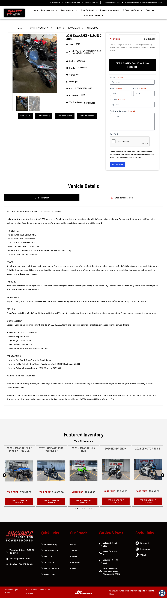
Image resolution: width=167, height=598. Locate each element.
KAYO (73, 568)
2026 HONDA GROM (115, 448)
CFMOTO (74, 556)
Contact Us (49, 562)
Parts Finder (49, 574)
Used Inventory (67, 10)
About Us (48, 556)
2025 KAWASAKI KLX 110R (83, 449)
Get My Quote (117, 164)
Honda (73, 544)
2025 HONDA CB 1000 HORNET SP (51, 449)
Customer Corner (92, 15)
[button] (4, 475)
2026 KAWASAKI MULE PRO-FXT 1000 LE (19, 449)
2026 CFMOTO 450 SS (147, 448)
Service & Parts (132, 10)
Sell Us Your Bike (51, 568)
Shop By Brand (87, 10)
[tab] (132, 65)
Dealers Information (109, 10)
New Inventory (47, 10)
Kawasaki (75, 562)
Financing (149, 10)
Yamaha (74, 550)
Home (35, 10)
